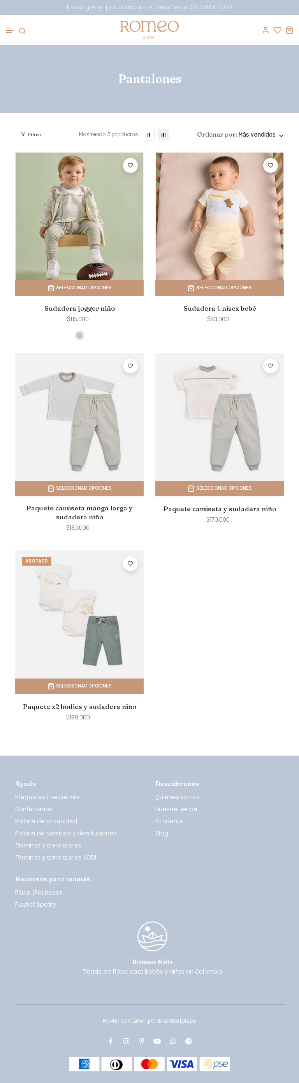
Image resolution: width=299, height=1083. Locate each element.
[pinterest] (142, 1041)
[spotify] (188, 1041)
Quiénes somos (177, 797)
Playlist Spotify (35, 905)
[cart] (289, 30)
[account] (266, 30)
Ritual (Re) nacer (38, 893)
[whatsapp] (173, 1041)
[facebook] (110, 1041)
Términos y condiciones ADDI (55, 857)
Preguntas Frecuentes (47, 797)
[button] (10, 30)
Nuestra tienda (176, 809)
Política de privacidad (46, 821)
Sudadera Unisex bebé (219, 308)
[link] (149, 135)
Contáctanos (33, 809)
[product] (79, 216)
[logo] (149, 30)
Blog (162, 833)
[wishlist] (277, 30)
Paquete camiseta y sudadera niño (220, 509)
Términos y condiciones (48, 845)
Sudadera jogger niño (79, 308)
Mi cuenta (169, 821)
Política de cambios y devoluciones (65, 833)
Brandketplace (177, 1021)
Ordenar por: (217, 134)
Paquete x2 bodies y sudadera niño (79, 706)
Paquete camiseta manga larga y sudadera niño (79, 512)
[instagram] (126, 1041)
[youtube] (157, 1041)
